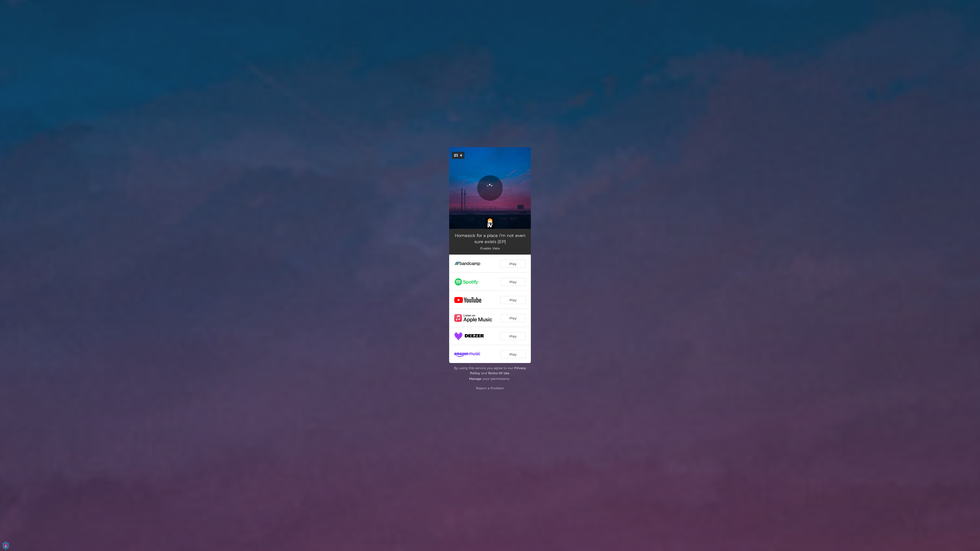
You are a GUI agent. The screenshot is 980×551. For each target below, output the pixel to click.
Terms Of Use (498, 373)
